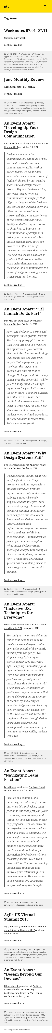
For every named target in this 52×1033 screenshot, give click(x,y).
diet (34, 56)
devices (36, 1015)
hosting (7, 108)
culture (7, 296)
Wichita (21, 113)
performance (38, 296)
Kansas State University (23, 62)
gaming (26, 59)
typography (19, 957)
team (16, 69)
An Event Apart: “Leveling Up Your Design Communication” (21, 129)
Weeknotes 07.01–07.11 (26, 30)
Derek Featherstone (14, 624)
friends (20, 59)
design (13, 296)
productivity (16, 954)
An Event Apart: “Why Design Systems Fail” (25, 455)
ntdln (8, 6)
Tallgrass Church (39, 110)
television (23, 69)
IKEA (45, 59)
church (16, 105)
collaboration (9, 1015)
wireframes (8, 761)
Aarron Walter (11, 143)
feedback (20, 296)
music (21, 64)
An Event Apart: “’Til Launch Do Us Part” (24, 311)
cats (21, 56)
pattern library (32, 952)
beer (11, 56)
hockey (39, 59)
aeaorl (43, 1012)
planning (42, 952)
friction (28, 905)
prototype (25, 954)
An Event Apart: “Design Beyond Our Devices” (23, 974)
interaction (16, 758)
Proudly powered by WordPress (17, 1029)
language (28, 296)
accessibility (9, 591)
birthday (40, 103)
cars (11, 105)
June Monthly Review (24, 79)
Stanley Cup (9, 69)
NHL (31, 64)
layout (6, 1017)
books (16, 56)
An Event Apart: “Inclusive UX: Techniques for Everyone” (19, 610)
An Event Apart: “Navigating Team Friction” (21, 775)
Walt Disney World (39, 1020)
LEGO (36, 62)
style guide (14, 594)
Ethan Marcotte (12, 985)
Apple (6, 56)
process (7, 299)
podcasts (20, 67)
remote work (30, 67)
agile (43, 294)
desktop (29, 1015)
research (33, 954)
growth (35, 905)
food (14, 59)
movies (15, 64)
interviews (15, 108)
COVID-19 (28, 56)
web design (18, 960)
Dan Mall (8, 320)
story (40, 954)
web (5, 1023)
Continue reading (14, 44)
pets (14, 67)
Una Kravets (10, 464)
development (9, 443)
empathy (13, 952)
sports (28, 110)
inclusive (7, 758)
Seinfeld (39, 67)
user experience (39, 758)
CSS (29, 755)
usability (27, 957)
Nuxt (36, 64)
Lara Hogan (10, 786)
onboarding (20, 1017)
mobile (24, 758)
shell (24, 110)
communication (21, 591)
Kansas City (8, 62)
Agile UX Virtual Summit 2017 (19, 917)
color (43, 949)
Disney (39, 56)
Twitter (31, 69)
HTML (40, 755)
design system (33, 591)
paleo (40, 64)
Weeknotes (25, 54)
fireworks (8, 59)
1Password (38, 54)
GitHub (33, 59)
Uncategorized (27, 103)
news (26, 64)
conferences (25, 105)
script (18, 110)
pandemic (8, 67)
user (33, 957)
